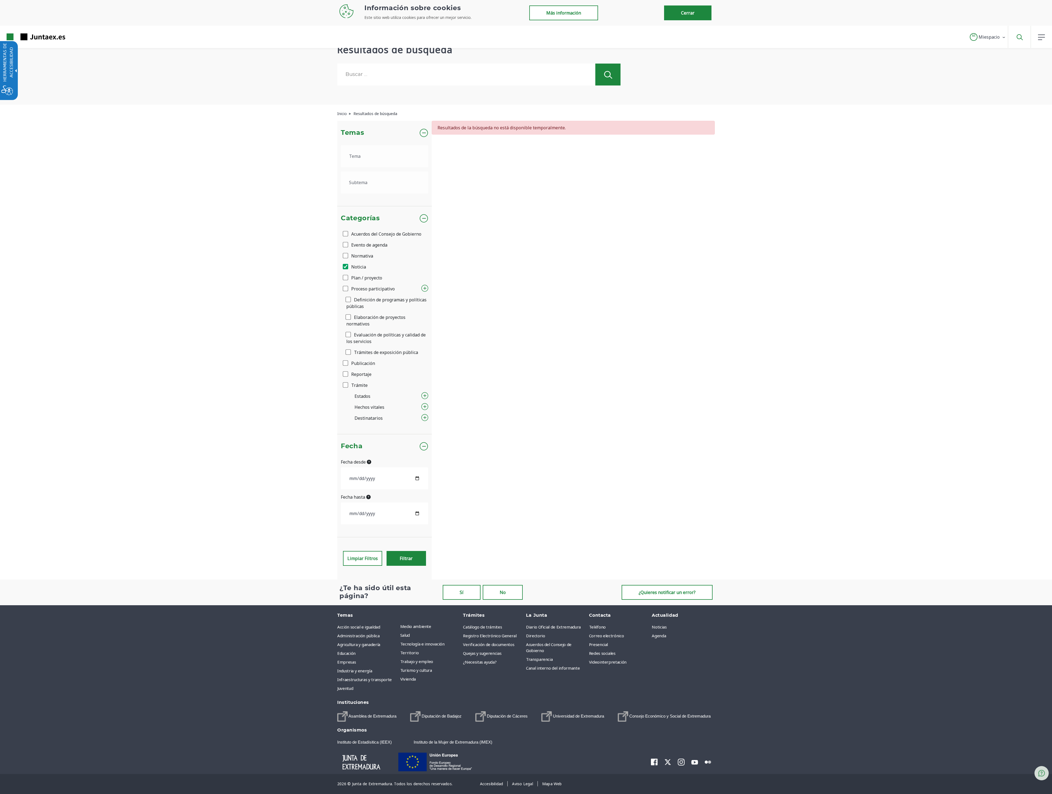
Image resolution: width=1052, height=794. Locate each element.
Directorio (535, 635)
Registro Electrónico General (489, 635)
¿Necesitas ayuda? (479, 662)
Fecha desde (354, 462)
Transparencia (539, 659)
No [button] (503, 592)
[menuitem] (430, 626)
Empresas (346, 662)
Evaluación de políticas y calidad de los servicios (386, 338)
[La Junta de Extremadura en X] (667, 761)
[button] (988, 37)
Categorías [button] (360, 218)
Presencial (598, 644)
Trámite (359, 385)
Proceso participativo (372, 289)
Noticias (659, 627)
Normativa (361, 256)
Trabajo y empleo (416, 661)
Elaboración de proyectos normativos (375, 320)
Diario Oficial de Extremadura (553, 627)
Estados (362, 396)
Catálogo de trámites (482, 627)
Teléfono (597, 627)
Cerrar (687, 13)
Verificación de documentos (488, 644)
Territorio (409, 652)
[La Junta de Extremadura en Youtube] (694, 761)
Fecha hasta (353, 497)
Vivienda (408, 679)
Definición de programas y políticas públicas (386, 303)
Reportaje (360, 374)
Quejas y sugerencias (482, 653)
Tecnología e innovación (422, 644)
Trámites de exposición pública (385, 352)
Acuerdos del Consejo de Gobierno (385, 234)
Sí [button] (462, 592)
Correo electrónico (606, 635)
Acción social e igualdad (358, 627)
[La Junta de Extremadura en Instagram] (681, 761)
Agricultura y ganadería (358, 644)
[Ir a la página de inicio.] (26, 37)
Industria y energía (354, 670)
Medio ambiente (415, 626)
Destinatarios (369, 418)
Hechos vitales (369, 407)
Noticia (358, 267)
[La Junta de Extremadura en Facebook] (654, 761)
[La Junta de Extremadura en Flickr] (708, 761)
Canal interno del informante (553, 668)
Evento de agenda (368, 245)
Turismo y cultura (416, 670)
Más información (563, 13)
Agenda (659, 635)
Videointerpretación (608, 662)
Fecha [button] (351, 446)
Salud (405, 635)
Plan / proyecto (366, 278)
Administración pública (358, 635)
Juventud (345, 688)
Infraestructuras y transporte (364, 679)
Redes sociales (602, 653)
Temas (352, 133)
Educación (346, 653)
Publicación (362, 363)
